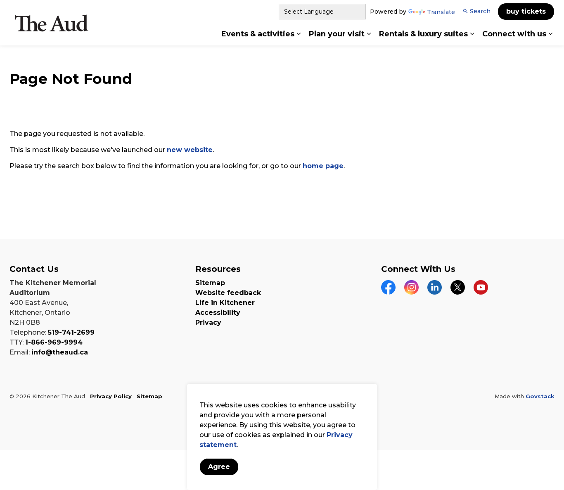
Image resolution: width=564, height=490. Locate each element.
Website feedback (228, 293)
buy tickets (526, 11)
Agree (219, 467)
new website (190, 150)
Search (480, 11)
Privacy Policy (111, 396)
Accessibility (217, 312)
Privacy (208, 322)
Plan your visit (337, 33)
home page (323, 166)
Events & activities (257, 33)
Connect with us (514, 33)
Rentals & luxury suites (423, 33)
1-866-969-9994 (54, 342)
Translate (441, 12)
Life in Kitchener (225, 303)
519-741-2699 (71, 332)
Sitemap (210, 283)
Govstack (540, 396)
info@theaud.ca (59, 352)
